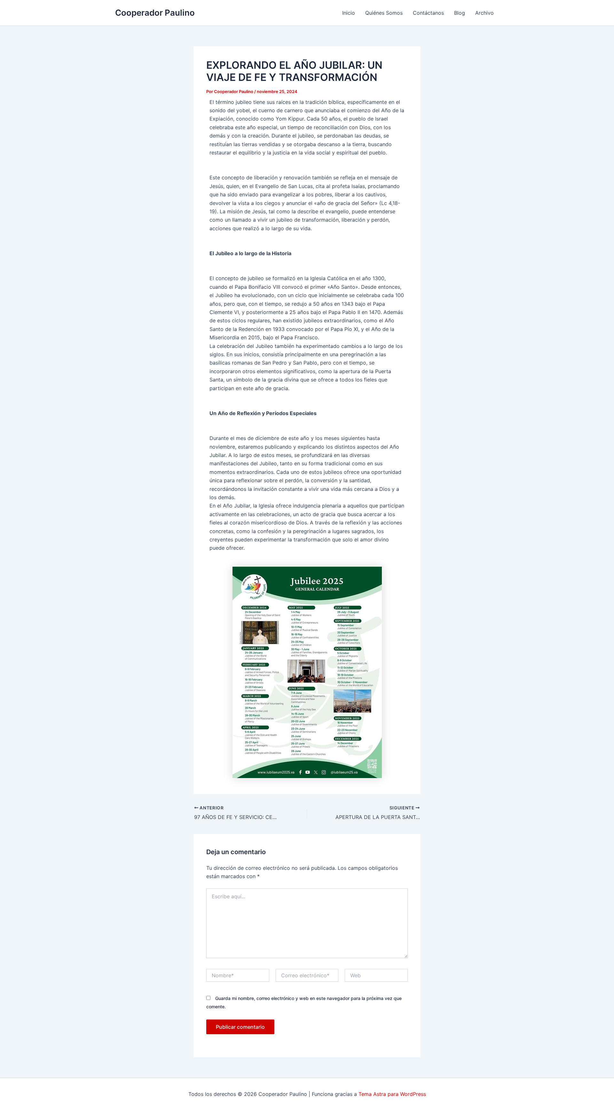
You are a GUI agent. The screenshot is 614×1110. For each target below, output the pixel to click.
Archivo (484, 13)
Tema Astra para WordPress (392, 1094)
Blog (459, 13)
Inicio (348, 13)
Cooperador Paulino (155, 13)
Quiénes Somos (384, 13)
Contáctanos (428, 13)
